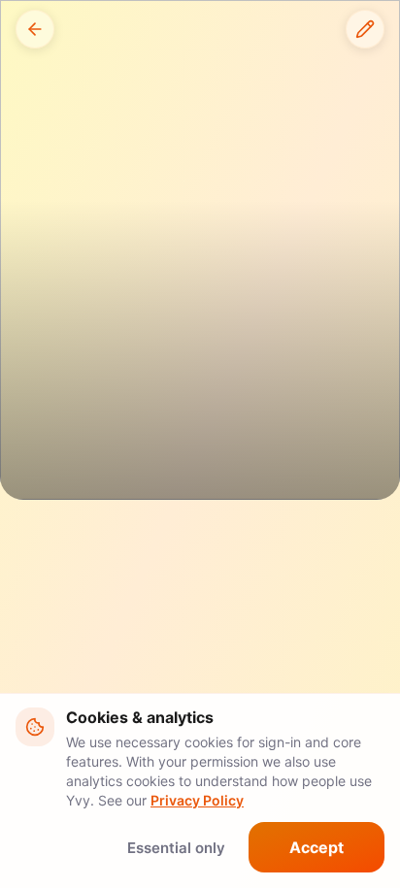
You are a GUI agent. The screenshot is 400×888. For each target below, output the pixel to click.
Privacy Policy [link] (197, 800)
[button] (35, 29)
